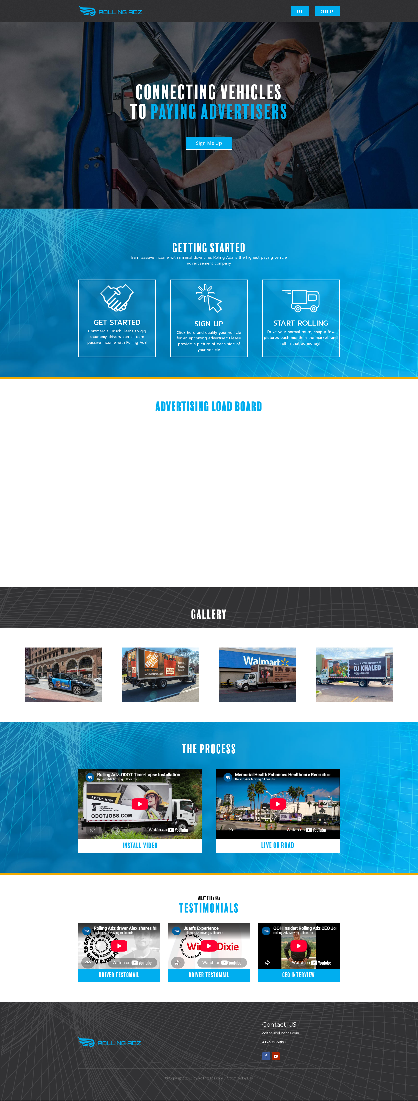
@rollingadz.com (280, 1033)
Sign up (327, 11)
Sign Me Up (209, 143)
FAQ (300, 11)
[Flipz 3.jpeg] (63, 701)
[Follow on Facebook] (266, 1056)
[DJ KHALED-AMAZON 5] (354, 701)
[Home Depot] (160, 701)
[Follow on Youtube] (276, 1056)
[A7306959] (257, 701)
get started (117, 322)
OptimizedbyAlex (240, 1078)
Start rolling (300, 323)
